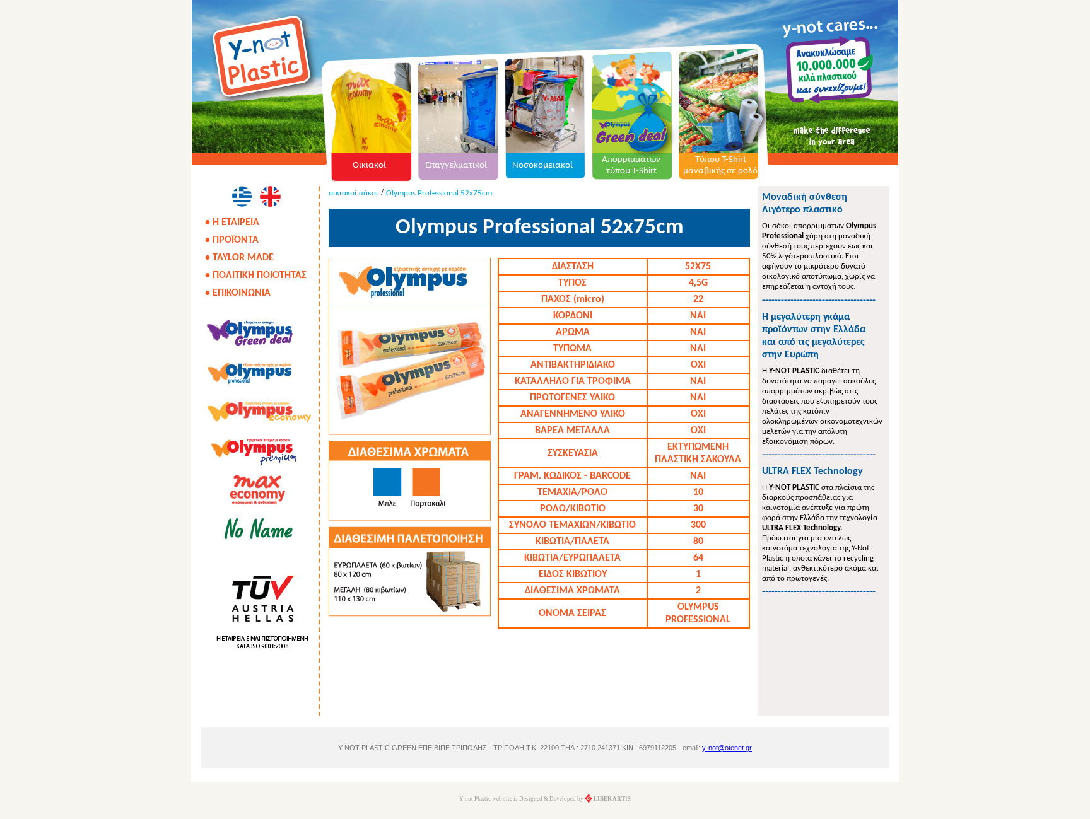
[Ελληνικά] (241, 196)
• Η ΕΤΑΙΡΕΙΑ (232, 223)
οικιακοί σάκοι (353, 193)
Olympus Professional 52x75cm (439, 193)
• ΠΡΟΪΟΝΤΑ (232, 240)
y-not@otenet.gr (727, 748)
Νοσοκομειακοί (542, 165)
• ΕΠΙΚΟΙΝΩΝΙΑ (238, 293)
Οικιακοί (369, 165)
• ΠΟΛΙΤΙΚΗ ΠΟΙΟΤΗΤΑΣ (256, 275)
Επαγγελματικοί (456, 165)
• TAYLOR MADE (239, 258)
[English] (270, 196)
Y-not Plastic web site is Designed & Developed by (545, 799)
